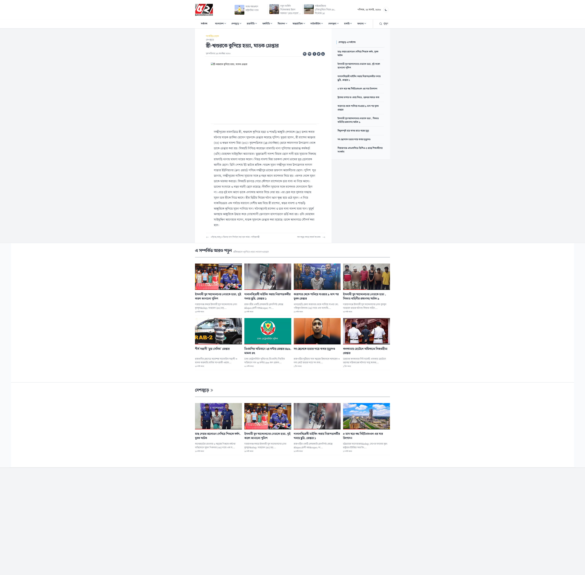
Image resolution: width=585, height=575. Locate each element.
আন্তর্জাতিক (300, 24)
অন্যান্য (362, 24)
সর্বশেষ (204, 23)
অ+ (309, 54)
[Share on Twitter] (319, 54)
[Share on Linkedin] (323, 54)
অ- (304, 54)
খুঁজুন (385, 23)
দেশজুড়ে (237, 24)
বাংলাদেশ (221, 24)
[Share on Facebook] (314, 54)
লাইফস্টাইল (317, 24)
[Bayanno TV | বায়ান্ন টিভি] (204, 10)
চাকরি (349, 24)
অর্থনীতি (268, 24)
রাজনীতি (253, 24)
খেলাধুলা (334, 24)
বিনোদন (283, 24)
